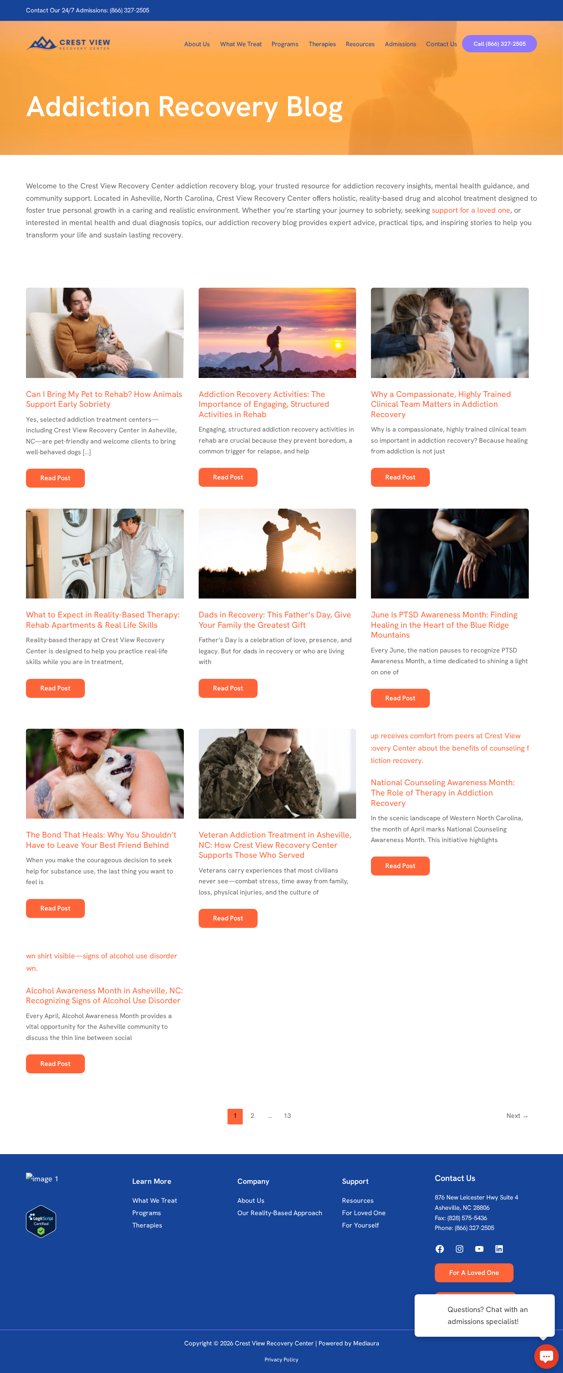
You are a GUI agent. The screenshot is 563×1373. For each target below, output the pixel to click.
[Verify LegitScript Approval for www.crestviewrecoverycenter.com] (77, 1221)
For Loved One (364, 1213)
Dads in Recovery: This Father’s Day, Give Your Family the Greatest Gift (275, 619)
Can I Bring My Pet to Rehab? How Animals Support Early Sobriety (104, 399)
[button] (499, 43)
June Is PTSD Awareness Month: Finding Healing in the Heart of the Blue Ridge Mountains (444, 624)
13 (287, 1115)
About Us (251, 1200)
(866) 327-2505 (474, 1228)
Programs (146, 1213)
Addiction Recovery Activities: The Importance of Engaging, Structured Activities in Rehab (264, 404)
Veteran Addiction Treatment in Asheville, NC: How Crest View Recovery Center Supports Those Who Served (275, 844)
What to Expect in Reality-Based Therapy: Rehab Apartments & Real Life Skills (103, 619)
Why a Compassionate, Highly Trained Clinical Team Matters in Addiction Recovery (441, 404)
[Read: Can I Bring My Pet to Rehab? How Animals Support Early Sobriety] (105, 326)
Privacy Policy (281, 1359)
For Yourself (360, 1225)
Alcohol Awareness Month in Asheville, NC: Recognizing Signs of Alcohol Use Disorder (104, 995)
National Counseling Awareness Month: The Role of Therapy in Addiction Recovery (443, 792)
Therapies (147, 1225)
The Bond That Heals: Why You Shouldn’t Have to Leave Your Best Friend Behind (101, 839)
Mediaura (366, 1343)
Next (518, 1115)
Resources (358, 1200)
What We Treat (154, 1200)
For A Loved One (474, 1272)
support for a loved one (471, 210)
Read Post (55, 480)
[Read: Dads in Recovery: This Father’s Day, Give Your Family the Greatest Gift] (278, 547)
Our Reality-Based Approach (279, 1213)
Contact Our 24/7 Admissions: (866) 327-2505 (87, 10)
